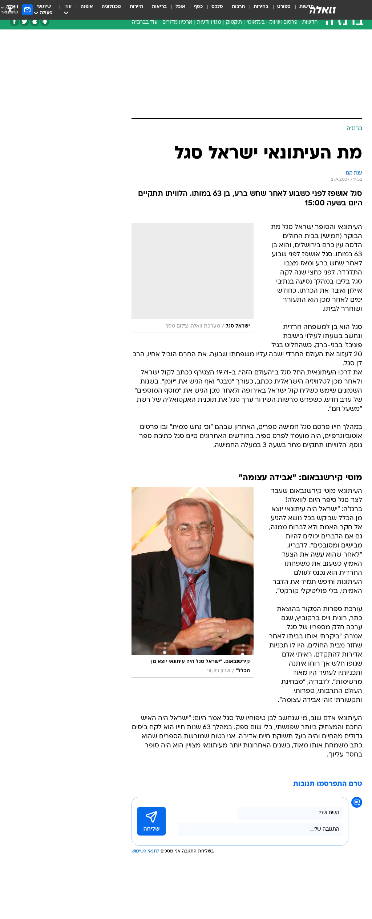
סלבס (217, 6)
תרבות (238, 6)
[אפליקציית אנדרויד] (44, 21)
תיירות (136, 6)
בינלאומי (255, 22)
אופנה (87, 6)
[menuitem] (279, 9)
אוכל (180, 6)
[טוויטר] (24, 21)
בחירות (261, 6)
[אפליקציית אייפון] (34, 21)
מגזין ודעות (209, 22)
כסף (198, 6)
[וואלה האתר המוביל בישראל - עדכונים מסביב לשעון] (323, 9)
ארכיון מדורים (177, 22)
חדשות (310, 22)
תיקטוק (234, 22)
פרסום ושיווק (283, 22)
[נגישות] (10, 9)
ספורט (284, 6)
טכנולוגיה (111, 6)
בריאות (159, 6)
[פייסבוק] (14, 21)
